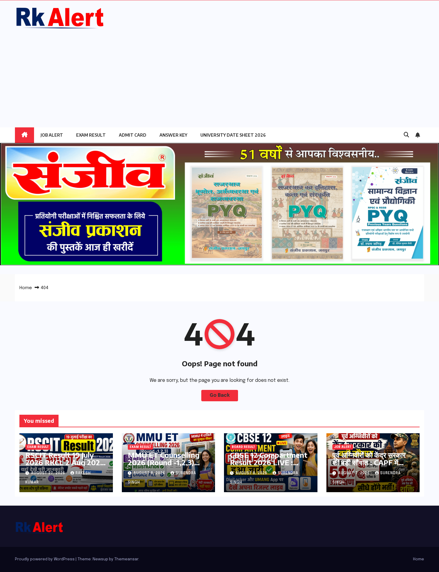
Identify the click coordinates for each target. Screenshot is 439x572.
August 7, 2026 (354, 473)
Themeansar (126, 559)
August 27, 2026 (48, 473)
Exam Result (91, 135)
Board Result (243, 447)
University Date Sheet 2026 (233, 135)
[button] (406, 135)
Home (25, 288)
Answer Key (173, 135)
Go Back (220, 395)
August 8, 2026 (149, 473)
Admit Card (132, 135)
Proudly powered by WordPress (45, 559)
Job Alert (52, 135)
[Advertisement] (219, 75)
